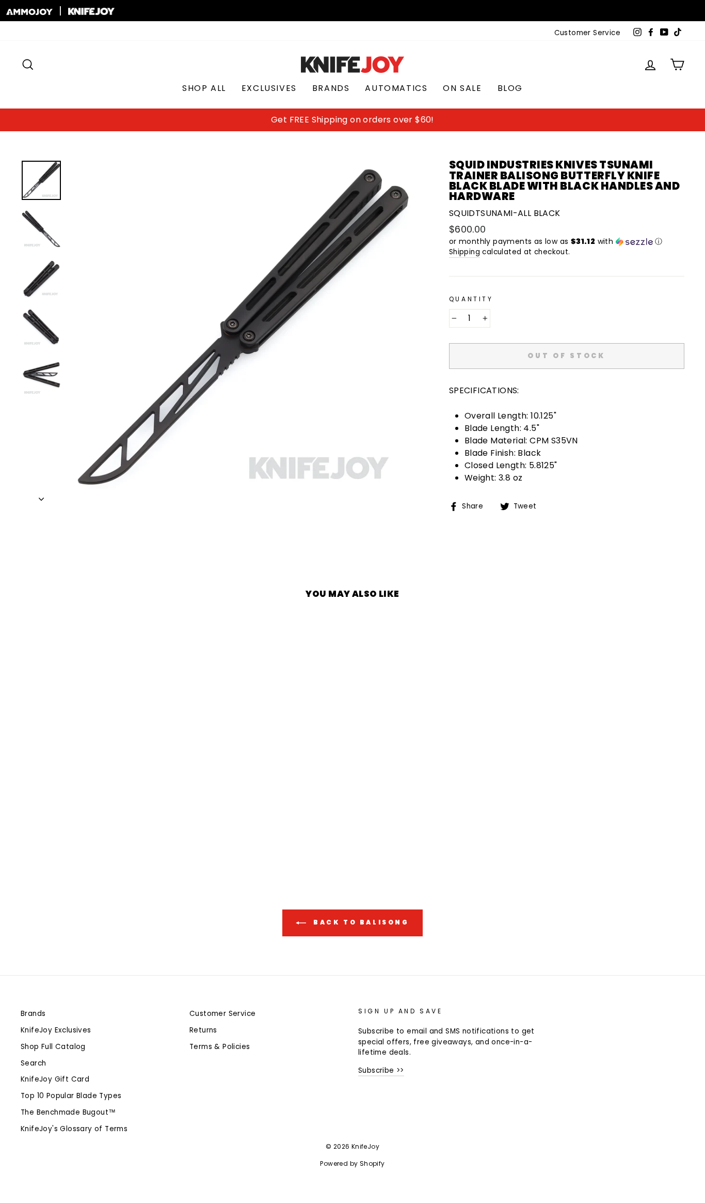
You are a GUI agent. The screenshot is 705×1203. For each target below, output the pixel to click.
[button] (566, 241)
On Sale (462, 88)
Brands (331, 88)
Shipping (464, 252)
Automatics (396, 88)
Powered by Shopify (352, 1163)
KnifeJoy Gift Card (55, 1079)
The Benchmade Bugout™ (68, 1112)
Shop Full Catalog (53, 1047)
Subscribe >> (381, 1070)
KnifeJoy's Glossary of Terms (74, 1129)
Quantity (471, 299)
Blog (510, 88)
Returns (203, 1030)
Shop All (204, 88)
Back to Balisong (359, 922)
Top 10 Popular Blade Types (71, 1096)
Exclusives (269, 88)
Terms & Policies (219, 1047)
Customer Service (587, 33)
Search (33, 1063)
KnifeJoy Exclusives (56, 1030)
